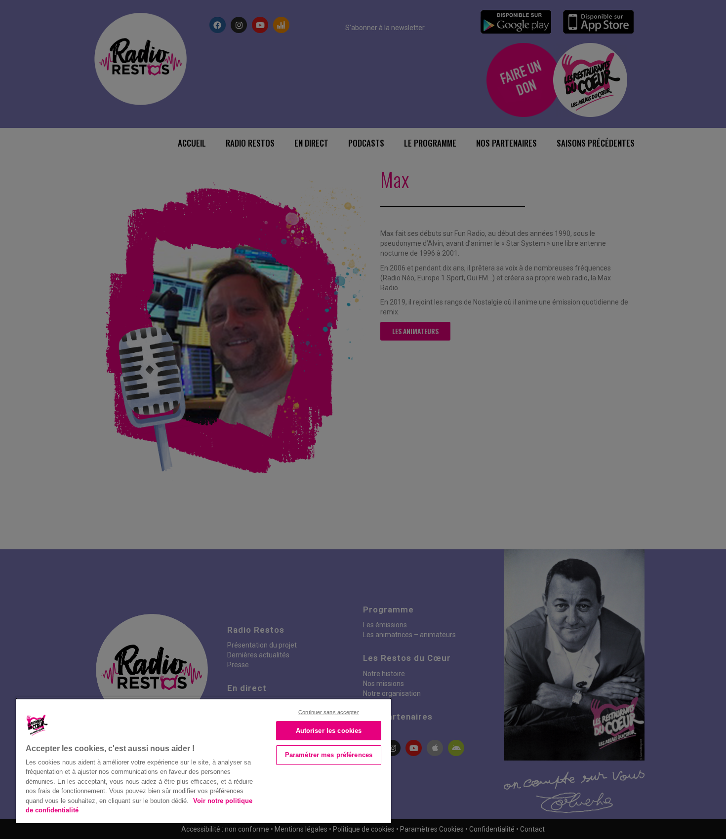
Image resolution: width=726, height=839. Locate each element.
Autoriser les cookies (329, 730)
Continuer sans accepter (328, 712)
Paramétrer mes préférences (328, 755)
